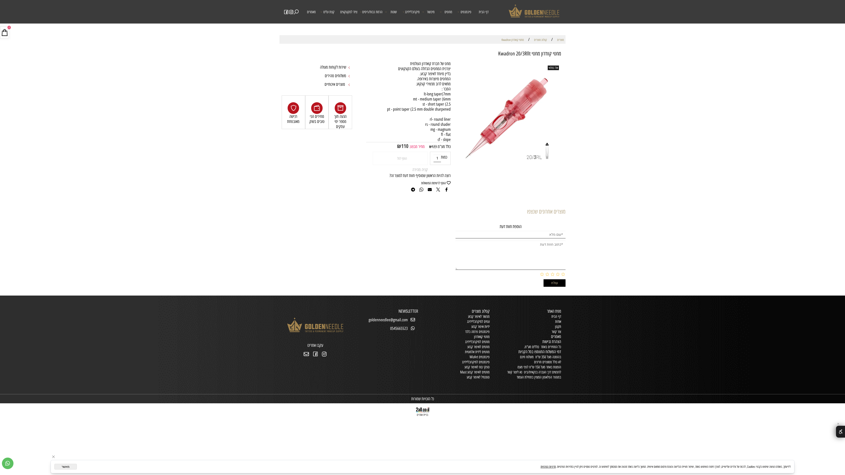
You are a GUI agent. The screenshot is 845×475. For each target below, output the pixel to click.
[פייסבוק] (286, 11)
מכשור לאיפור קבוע (479, 316)
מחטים (448, 12)
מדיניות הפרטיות (548, 467)
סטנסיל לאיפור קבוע (478, 377)
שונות (394, 12)
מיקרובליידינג (412, 12)
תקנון (558, 326)
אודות (558, 321)
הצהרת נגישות (551, 341)
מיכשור (431, 12)
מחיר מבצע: (416, 146)
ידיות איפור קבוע (480, 326)
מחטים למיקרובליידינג (477, 342)
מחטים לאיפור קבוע (478, 347)
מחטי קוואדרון (482, 336)
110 (404, 146)
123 (434, 146)
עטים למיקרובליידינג (478, 321)
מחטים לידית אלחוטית (477, 352)
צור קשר (556, 331)
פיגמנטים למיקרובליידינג (476, 362)
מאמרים (311, 12)
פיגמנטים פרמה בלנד (477, 331)
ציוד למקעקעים (348, 12)
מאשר (66, 466)
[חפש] (296, 11)
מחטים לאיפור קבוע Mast (475, 372)
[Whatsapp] (7, 463)
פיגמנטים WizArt (480, 357)
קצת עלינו (328, 12)
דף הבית (484, 12)
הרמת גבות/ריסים (372, 12)
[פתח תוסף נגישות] (840, 432)
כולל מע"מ (444, 146)
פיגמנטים (466, 12)
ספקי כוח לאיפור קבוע (477, 367)
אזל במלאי (553, 68)
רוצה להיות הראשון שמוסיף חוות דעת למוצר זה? (420, 175)
